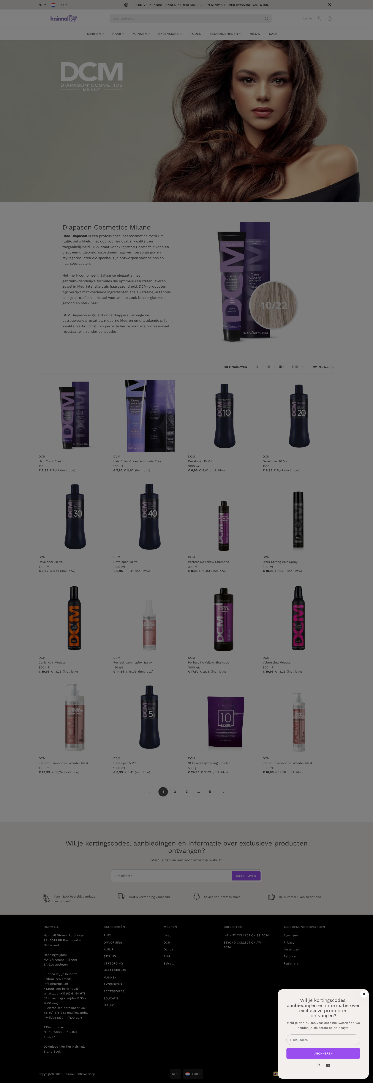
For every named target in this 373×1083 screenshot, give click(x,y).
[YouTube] (328, 1065)
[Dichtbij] (364, 994)
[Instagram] (318, 1065)
